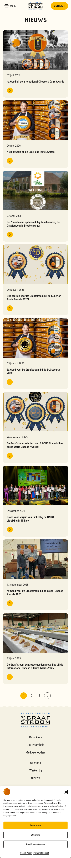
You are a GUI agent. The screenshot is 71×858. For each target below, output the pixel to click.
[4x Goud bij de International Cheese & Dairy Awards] (35, 64)
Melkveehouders (35, 752)
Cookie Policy (26, 853)
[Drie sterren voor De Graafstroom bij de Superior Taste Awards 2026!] (35, 279)
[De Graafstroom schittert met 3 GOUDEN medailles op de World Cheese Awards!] (35, 427)
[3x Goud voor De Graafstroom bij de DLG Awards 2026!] (35, 353)
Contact (59, 5)
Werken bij (35, 770)
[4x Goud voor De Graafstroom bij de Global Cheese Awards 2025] (35, 574)
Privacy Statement (41, 853)
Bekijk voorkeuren (35, 844)
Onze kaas (35, 737)
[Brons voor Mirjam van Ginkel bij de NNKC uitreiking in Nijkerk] (35, 501)
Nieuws (35, 778)
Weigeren (35, 835)
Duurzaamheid (35, 745)
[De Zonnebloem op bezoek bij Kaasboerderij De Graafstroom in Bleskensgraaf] (35, 206)
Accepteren (35, 825)
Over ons (35, 763)
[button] (66, 791)
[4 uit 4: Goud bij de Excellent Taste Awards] (35, 134)
